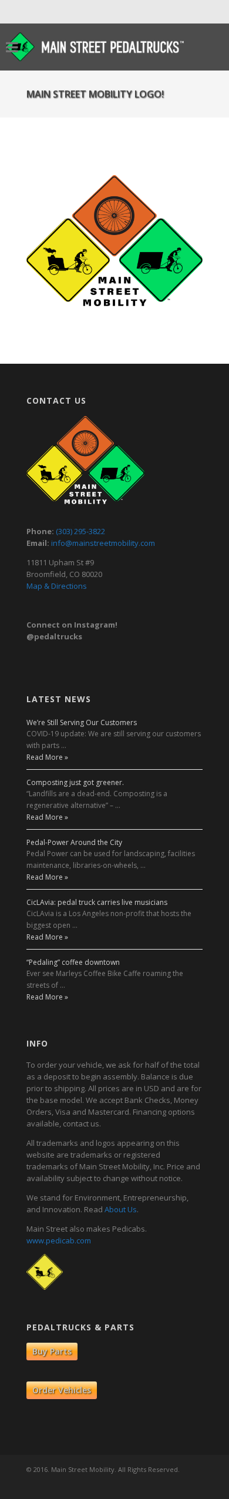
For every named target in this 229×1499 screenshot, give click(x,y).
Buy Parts (52, 1351)
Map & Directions (56, 586)
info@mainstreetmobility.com (103, 543)
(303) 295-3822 (80, 531)
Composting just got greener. (75, 782)
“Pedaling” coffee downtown (73, 962)
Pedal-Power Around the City (74, 842)
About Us (121, 1209)
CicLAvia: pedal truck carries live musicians (96, 902)
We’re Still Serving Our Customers (81, 722)
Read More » (47, 757)
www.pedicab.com (58, 1240)
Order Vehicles (61, 1390)
